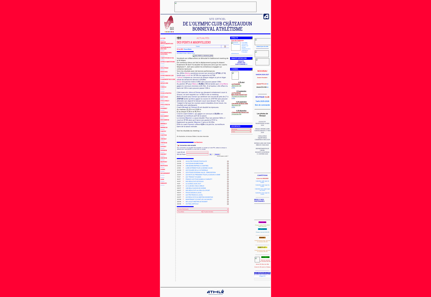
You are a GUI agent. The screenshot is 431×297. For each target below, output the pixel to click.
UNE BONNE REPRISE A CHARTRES (197, 166)
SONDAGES (164, 183)
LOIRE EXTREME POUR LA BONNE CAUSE (199, 168)
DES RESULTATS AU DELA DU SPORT (198, 190)
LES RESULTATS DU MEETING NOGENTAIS (199, 197)
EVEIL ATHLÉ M (165, 104)
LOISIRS (163, 169)
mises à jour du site (262, 46)
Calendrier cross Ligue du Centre (262, 193)
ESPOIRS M (164, 150)
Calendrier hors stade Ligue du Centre (262, 189)
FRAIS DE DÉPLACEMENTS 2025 (167, 42)
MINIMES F (164, 123)
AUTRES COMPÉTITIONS (168, 62)
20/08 (179, 170)
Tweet (198, 46)
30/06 (179, 199)
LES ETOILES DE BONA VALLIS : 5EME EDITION (201, 172)
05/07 (179, 193)
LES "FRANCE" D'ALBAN (193, 177)
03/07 (179, 195)
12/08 (179, 172)
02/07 (179, 197)
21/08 (179, 168)
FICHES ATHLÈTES (166, 93)
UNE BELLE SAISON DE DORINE (196, 188)
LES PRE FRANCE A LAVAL (194, 195)
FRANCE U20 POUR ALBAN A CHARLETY (199, 179)
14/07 (179, 181)
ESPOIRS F (163, 146)
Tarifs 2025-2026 (262, 101)
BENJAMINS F (165, 116)
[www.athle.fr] (266, 19)
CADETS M (164, 135)
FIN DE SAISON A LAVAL (194, 193)
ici (200, 131)
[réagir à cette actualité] (228, 161)
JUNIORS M (164, 143)
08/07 (179, 190)
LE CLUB (163, 38)
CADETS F (163, 131)
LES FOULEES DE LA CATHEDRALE (197, 170)
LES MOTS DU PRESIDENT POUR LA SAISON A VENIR (203, 175)
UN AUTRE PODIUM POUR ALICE (196, 161)
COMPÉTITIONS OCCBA (167, 58)
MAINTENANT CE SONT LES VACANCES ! (199, 199)
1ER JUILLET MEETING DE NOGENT (197, 202)
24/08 (179, 161)
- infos (233, 87)
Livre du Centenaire (237, 40)
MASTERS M (164, 165)
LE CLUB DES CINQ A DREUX (195, 186)
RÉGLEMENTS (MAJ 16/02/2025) (166, 53)
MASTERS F (164, 162)
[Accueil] (169, 32)
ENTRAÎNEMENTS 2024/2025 (166, 48)
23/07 (179, 175)
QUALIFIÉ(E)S (164, 68)
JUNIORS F (164, 139)
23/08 (179, 163)
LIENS (162, 179)
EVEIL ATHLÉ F (165, 101)
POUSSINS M (164, 112)
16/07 (179, 179)
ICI (246, 64)
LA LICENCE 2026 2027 (193, 184)
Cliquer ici (262, 276)
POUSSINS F (164, 108)
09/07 (179, 186)
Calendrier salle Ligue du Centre (262, 181)
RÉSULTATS (164, 72)
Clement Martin (187, 49)
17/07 (178, 177)
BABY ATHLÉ (164, 97)
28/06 (179, 202)
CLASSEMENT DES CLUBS (168, 79)
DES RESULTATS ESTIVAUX (194, 181)
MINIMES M (164, 127)
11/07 (178, 184)
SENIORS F (163, 154)
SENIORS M (164, 158)
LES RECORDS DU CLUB (167, 75)
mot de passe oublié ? (222, 156)
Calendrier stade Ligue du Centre (262, 185)
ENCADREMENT (165, 173)
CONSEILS (163, 87)
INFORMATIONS (181, 53)
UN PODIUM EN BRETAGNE (194, 163)
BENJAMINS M (165, 120)
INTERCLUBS (164, 83)
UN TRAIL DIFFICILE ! (192, 204)
